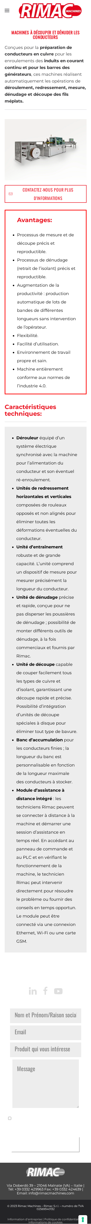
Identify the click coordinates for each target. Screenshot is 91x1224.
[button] (7, 10)
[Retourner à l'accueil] (50, 10)
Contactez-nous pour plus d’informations (48, 194)
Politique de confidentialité (63, 1219)
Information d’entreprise (24, 1219)
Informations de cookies (45, 1222)
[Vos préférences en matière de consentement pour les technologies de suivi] (82, 1219)
